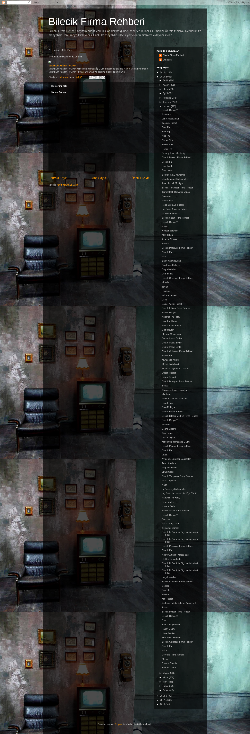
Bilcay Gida (167, 140)
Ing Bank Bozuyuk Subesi (175, 209)
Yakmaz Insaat (169, 295)
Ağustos (167, 98)
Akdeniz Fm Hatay (171, 317)
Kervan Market (169, 667)
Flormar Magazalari (171, 334)
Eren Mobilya (168, 407)
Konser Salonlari (170, 230)
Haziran (167, 106)
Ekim (166, 89)
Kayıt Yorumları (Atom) (68, 185)
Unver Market (168, 633)
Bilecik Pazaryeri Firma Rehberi (177, 248)
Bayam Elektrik (169, 663)
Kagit (164, 484)
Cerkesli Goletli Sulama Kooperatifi (179, 603)
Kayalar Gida (168, 506)
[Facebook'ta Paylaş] (100, 77)
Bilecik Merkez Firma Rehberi (176, 157)
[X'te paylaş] (97, 77)
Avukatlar (166, 114)
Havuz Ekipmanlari (171, 624)
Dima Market (168, 502)
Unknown (167, 59)
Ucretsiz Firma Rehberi (173, 654)
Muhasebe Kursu (170, 360)
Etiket (165, 385)
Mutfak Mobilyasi (170, 364)
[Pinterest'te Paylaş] (103, 77)
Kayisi (165, 226)
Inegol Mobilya (169, 577)
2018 (162, 696)
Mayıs (166, 673)
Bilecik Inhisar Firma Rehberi (176, 308)
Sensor (165, 586)
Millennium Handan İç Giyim (62, 65)
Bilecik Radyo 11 (170, 110)
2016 (162, 704)
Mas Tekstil (167, 235)
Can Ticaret (167, 433)
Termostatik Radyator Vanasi (176, 192)
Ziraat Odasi (168, 472)
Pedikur (165, 594)
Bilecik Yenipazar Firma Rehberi (177, 187)
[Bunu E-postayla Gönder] (90, 77)
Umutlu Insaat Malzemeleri (175, 179)
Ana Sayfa (99, 178)
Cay (164, 620)
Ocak (166, 690)
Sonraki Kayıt (57, 178)
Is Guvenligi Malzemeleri (174, 489)
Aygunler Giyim (169, 467)
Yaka (164, 650)
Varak (165, 454)
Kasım (166, 85)
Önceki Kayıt (140, 178)
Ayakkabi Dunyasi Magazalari (176, 459)
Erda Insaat (167, 403)
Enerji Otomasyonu (171, 261)
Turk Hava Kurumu (171, 637)
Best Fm (166, 127)
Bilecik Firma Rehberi (96, 21)
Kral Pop (166, 131)
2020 (162, 72)
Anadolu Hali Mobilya (172, 183)
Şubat (166, 686)
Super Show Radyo (171, 325)
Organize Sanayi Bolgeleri (174, 390)
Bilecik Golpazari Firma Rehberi (177, 351)
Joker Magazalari (170, 118)
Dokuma (166, 519)
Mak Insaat (167, 599)
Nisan (166, 677)
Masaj (165, 659)
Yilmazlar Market (170, 528)
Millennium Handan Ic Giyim (176, 442)
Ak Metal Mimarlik (171, 213)
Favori (165, 607)
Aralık (166, 80)
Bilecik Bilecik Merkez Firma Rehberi (180, 416)
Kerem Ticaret (169, 377)
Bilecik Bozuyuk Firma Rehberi (177, 381)
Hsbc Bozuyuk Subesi (173, 205)
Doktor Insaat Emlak (172, 338)
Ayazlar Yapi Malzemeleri (174, 398)
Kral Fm (166, 136)
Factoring (166, 424)
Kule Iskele (167, 166)
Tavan (165, 287)
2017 (162, 700)
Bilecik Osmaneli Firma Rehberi (177, 278)
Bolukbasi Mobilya (171, 265)
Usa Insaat (167, 273)
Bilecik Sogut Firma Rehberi (175, 218)
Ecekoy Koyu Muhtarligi (173, 153)
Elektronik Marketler (172, 559)
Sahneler (166, 590)
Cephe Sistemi (169, 429)
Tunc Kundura (169, 463)
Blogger (118, 724)
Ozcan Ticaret (169, 373)
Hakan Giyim (168, 629)
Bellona (165, 243)
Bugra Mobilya (169, 269)
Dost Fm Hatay (169, 321)
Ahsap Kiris (167, 200)
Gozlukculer (168, 330)
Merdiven (166, 394)
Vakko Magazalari (170, 523)
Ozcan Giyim (168, 437)
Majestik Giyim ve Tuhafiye (175, 368)
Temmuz (167, 102)
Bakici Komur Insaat (172, 304)
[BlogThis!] (94, 77)
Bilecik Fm (167, 162)
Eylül (165, 93)
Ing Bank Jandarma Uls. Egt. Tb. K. (179, 493)
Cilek (164, 299)
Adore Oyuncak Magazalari (175, 555)
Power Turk (167, 144)
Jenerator (166, 196)
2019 (162, 76)
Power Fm (167, 149)
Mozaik (165, 282)
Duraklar (166, 291)
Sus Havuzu (168, 170)
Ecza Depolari (169, 480)
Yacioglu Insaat (169, 123)
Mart (165, 681)
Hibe (164, 256)
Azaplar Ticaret (169, 239)
